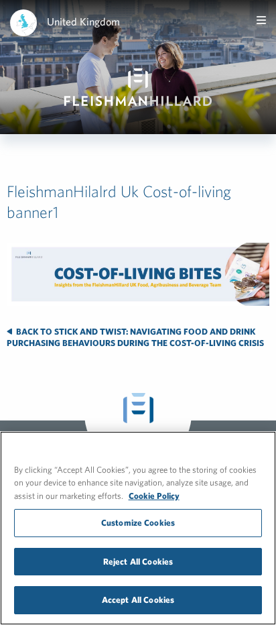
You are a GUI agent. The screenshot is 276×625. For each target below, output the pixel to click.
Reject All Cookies (138, 562)
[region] (138, 528)
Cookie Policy (154, 496)
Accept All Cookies (138, 600)
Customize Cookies (138, 523)
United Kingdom (83, 21)
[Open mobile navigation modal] (261, 20)
